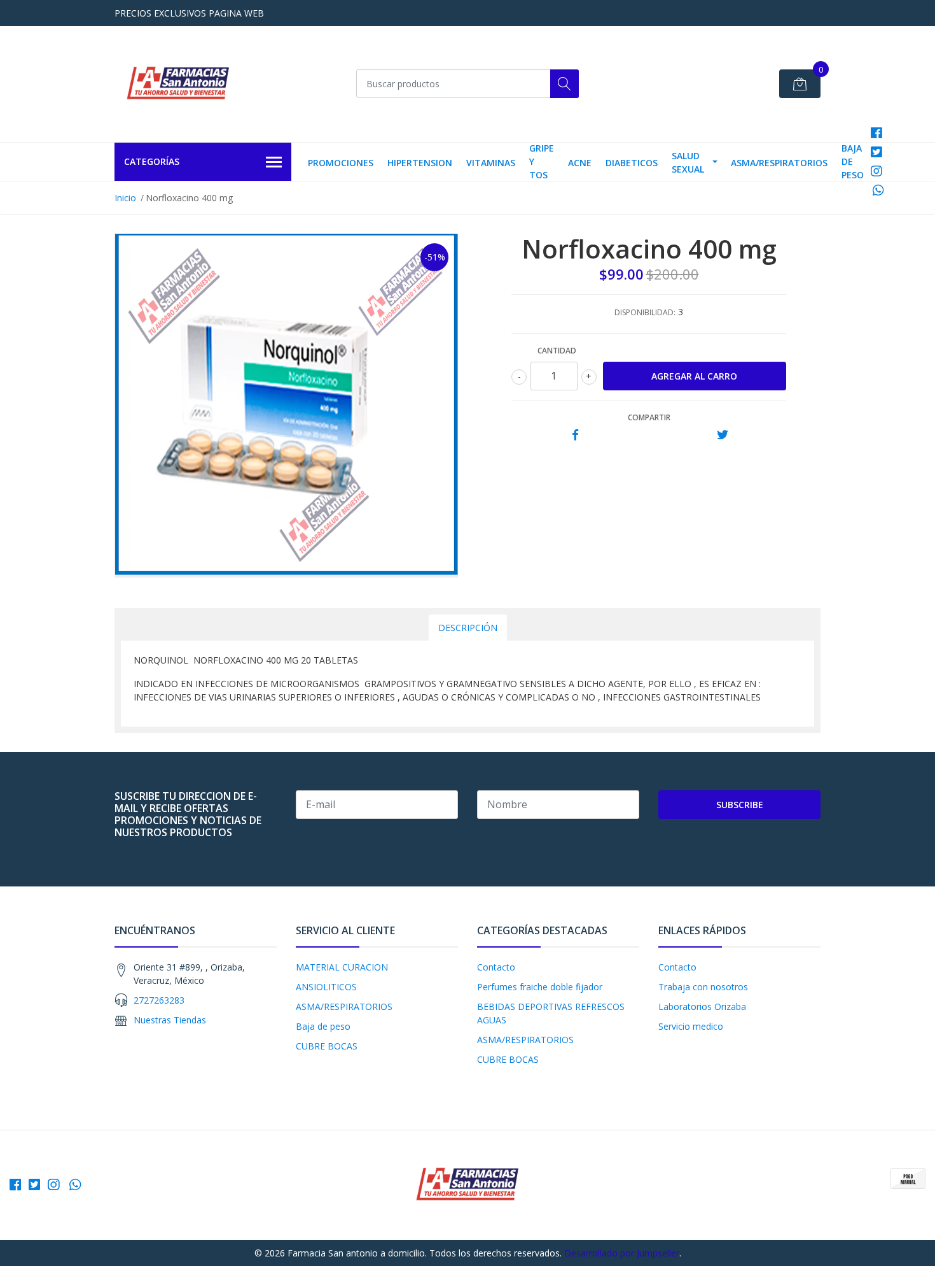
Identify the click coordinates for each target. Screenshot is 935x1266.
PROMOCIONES (340, 163)
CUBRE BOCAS (326, 1046)
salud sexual (688, 162)
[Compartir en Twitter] (722, 435)
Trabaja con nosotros (703, 987)
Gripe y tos (541, 161)
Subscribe (739, 805)
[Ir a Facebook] (876, 132)
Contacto (496, 967)
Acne (580, 163)
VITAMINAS (490, 163)
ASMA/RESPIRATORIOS (779, 163)
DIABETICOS (632, 163)
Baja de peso (853, 161)
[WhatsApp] (879, 190)
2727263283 (159, 1000)
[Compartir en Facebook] (575, 435)
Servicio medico (690, 1026)
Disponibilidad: (644, 312)
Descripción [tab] (467, 628)
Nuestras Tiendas (170, 1020)
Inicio (125, 198)
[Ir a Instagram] (876, 171)
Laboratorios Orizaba (702, 1006)
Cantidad (556, 350)
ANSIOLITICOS (326, 987)
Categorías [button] (151, 161)
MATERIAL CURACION (342, 967)
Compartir (649, 417)
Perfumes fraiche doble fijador (539, 987)
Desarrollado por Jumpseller (621, 1253)
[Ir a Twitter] (876, 151)
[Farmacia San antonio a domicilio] (178, 84)
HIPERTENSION (419, 163)
